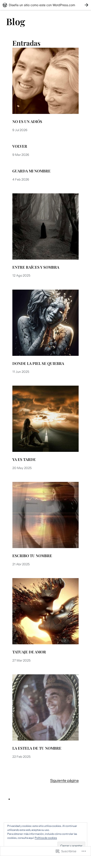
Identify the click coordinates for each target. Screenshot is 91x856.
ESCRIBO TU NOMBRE (32, 555)
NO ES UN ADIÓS (27, 121)
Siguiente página (64, 780)
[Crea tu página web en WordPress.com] (45, 5)
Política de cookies (46, 837)
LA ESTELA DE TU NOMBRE (36, 748)
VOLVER (19, 146)
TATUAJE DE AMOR (29, 652)
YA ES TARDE (24, 459)
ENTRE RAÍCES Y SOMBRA (35, 267)
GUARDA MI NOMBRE (31, 171)
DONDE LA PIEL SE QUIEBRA (38, 363)
